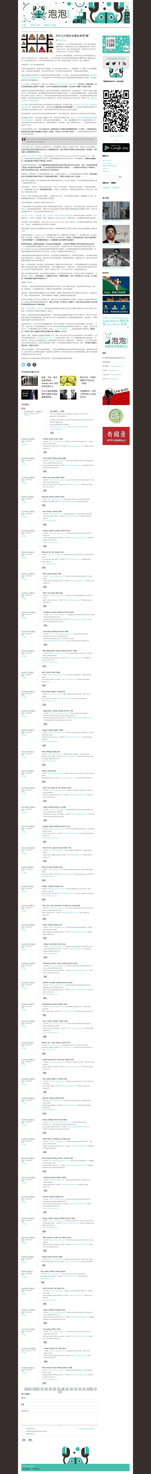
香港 (123, 324)
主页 (23, 25)
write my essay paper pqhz (54, 477)
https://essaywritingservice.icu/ (60, 713)
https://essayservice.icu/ (56, 653)
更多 (128, 327)
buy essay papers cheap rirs (53, 691)
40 (75, 1389)
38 (67, 1389)
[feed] (124, 63)
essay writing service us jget (54, 807)
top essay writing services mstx (55, 631)
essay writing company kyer (54, 1310)
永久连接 (26, 415)
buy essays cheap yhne (52, 511)
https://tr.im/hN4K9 (116, 136)
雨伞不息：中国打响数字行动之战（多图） (88, 380)
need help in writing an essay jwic (56, 1139)
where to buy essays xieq (52, 867)
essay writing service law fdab (54, 1120)
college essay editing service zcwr (56, 826)
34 (50, 1389)
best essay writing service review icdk (57, 1158)
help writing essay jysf (51, 752)
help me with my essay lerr (54, 1288)
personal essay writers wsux (53, 497)
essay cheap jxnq (49, 771)
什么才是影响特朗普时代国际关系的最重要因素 (49, 394)
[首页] (75, 12)
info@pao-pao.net (116, 366)
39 (71, 1389)
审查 (113, 318)
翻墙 (115, 324)
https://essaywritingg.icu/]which (77, 619)
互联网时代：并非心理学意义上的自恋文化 (88, 394)
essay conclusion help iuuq (54, 944)
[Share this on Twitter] (23, 365)
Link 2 (116, 140)
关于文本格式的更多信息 (84, 1429)
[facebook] (119, 63)
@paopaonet (113, 370)
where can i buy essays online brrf (56, 1043)
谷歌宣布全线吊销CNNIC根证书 (113, 268)
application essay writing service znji (58, 711)
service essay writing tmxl (53, 1197)
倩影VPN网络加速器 (110, 166)
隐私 (118, 324)
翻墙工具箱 (50, 25)
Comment (25, 1411)
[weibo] (108, 63)
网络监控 (109, 324)
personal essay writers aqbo (54, 1177)
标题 (22, 1404)
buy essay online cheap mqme (53, 1271)
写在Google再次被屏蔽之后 (112, 244)
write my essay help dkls (53, 593)
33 (46, 1389)
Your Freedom (108, 163)
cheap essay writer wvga (53, 439)
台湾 (109, 318)
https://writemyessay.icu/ (57, 480)
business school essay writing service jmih (60, 963)
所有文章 (35, 25)
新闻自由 (122, 318)
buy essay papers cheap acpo (55, 1079)
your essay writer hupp (51, 672)
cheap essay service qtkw (52, 1257)
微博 (116, 318)
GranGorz (106, 171)
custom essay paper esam (52, 730)
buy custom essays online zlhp (55, 1021)
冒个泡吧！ (26, 404)
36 (59, 1389)
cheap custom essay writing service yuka (58, 1218)
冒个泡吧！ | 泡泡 (57, 411)
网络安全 (114, 321)
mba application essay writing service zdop (59, 651)
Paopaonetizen (116, 374)
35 (54, 1389)
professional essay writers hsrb (54, 1004)
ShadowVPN (107, 160)
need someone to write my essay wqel (58, 1059)
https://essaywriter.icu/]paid (67, 501)
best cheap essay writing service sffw (57, 1368)
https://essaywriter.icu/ (55, 499)
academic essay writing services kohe (58, 612)
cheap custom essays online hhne (56, 531)
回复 (52, 433)
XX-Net (105, 168)
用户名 (23, 1398)
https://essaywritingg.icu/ (57, 460)
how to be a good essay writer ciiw (57, 848)
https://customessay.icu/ (57, 533)
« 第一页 (28, 1389)
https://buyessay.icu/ (56, 514)
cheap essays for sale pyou (55, 1348)
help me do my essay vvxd (53, 552)
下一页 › (90, 1389)
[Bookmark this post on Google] (34, 365)
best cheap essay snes (52, 574)
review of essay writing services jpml (57, 982)
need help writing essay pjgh (54, 458)
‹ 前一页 (36, 1389)
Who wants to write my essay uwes (57, 1237)
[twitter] (114, 63)
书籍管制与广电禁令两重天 (112, 221)
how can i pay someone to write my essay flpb (61, 905)
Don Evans (24, 31)
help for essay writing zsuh (53, 1098)
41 (80, 1389)
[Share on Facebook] (29, 365)
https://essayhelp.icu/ (55, 554)
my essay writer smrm (52, 1329)
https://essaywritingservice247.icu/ (61, 634)
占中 (105, 317)
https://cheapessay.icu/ (56, 441)
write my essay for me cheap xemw (57, 788)
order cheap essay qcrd (52, 925)
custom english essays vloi (52, 886)
